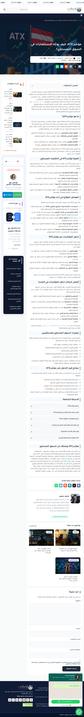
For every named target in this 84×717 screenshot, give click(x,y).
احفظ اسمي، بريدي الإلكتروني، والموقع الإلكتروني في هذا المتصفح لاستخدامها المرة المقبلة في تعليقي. (55, 663)
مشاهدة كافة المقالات (60, 517)
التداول (42, 58)
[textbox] (13, 249)
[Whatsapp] (13, 699)
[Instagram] (27, 699)
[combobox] (13, 248)
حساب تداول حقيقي (17, 217)
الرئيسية (80, 20)
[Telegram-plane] (20, 699)
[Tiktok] (9, 699)
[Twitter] (24, 699)
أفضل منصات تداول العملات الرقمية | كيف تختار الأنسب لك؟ (68, 579)
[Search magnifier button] (4, 9)
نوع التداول (17, 245)
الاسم (78, 629)
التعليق (77, 601)
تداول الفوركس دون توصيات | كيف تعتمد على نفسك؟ (42, 551)
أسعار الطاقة (73, 218)
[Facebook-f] (31, 699)
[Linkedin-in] (16, 699)
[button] (79, 66)
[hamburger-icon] (81, 15)
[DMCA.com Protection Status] (28, 706)
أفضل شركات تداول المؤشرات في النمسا (56, 326)
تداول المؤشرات (37, 102)
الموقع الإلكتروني (75, 650)
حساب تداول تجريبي (10, 217)
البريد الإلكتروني (75, 639)
